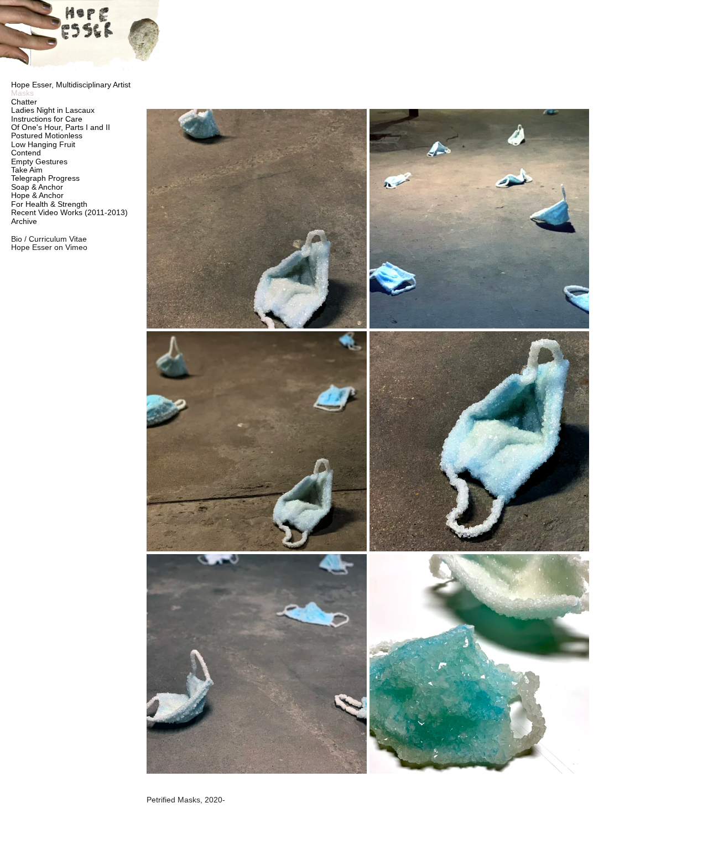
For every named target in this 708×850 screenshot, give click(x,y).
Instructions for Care (46, 118)
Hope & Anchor (37, 195)
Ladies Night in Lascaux (53, 110)
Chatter (24, 101)
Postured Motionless (46, 135)
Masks (22, 92)
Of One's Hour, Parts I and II (60, 127)
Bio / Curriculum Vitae (49, 238)
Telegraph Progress (45, 178)
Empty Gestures (39, 161)
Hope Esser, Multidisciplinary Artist (71, 84)
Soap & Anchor (37, 186)
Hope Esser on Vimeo (49, 247)
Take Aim (27, 169)
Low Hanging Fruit (43, 144)
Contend (26, 152)
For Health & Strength (49, 204)
